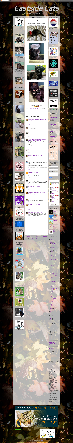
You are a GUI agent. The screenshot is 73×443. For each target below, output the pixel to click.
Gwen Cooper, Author (53, 343)
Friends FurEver (53, 124)
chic (31, 109)
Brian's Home (52, 129)
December (53, 243)
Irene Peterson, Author (53, 338)
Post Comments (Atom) (35, 238)
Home (36, 236)
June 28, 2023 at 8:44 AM (37, 140)
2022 (51, 308)
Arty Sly (52, 272)
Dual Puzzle (53, 296)
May (52, 301)
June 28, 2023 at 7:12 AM (39, 132)
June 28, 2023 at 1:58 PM (35, 172)
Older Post (44, 236)
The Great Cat (51, 344)
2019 (51, 312)
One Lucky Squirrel (54, 282)
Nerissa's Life (52, 131)
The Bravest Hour (53, 188)
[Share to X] (42, 108)
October (52, 246)
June (52, 251)
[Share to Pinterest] (44, 108)
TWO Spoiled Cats (53, 117)
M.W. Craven (54, 193)
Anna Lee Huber (54, 190)
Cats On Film (54, 226)
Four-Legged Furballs (52, 136)
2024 (51, 240)
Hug (51, 295)
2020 (51, 311)
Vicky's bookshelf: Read (54, 181)
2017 (51, 315)
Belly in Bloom (53, 281)
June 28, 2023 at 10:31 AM (38, 155)
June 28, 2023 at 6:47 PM (39, 186)
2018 (51, 314)
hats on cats (34, 109)
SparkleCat (52, 119)
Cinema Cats (51, 345)
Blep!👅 (52, 277)
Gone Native (53, 264)
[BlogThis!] (41, 108)
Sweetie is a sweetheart (35, 110)
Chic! (52, 255)
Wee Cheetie (53, 299)
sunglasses (42, 109)
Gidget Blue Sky (31, 155)
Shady (52, 258)
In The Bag (55, 220)
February (53, 305)
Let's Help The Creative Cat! (53, 298)
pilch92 (29, 172)
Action (52, 278)
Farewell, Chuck (55, 211)
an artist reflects (53, 126)
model (38, 109)
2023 (51, 242)
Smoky (52, 254)
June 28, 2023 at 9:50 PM (37, 204)
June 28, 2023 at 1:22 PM (35, 161)
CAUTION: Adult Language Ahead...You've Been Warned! (54, 275)
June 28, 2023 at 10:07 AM (36, 149)
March (52, 304)
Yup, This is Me (53, 259)
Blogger (41, 440)
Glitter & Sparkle (54, 288)
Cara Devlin (53, 198)
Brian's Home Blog (31, 186)
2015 (51, 318)
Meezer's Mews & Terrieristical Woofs (35, 119)
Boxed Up (52, 256)
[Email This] (40, 108)
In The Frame (53, 252)
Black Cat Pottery (52, 339)
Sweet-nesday (28, 110)
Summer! (52, 265)
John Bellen (30, 204)
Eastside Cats (36, 8)
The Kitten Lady (52, 342)
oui (39, 109)
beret (30, 109)
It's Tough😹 (53, 289)
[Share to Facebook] (43, 108)
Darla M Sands (30, 212)
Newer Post (28, 236)
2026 (51, 238)
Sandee (29, 161)
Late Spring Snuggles (53, 284)
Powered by (51, 109)
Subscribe (53, 106)
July (52, 250)
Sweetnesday (41, 110)
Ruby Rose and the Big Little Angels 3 (34, 192)
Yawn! (52, 260)
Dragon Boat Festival (53, 262)
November (53, 244)
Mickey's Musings (31, 132)
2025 (51, 239)
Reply (29, 124)
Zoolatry (29, 149)
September (53, 247)
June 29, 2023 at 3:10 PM (38, 212)
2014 (51, 319)
